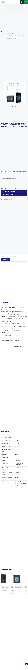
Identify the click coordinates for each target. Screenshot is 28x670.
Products (9, 31)
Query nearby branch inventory (9, 188)
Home (4, 31)
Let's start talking (10, 191)
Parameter (14, 256)
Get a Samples (9, 194)
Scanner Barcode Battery (7, 33)
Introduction (5, 256)
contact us (5, 259)
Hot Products (22, 256)
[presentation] (4, 94)
